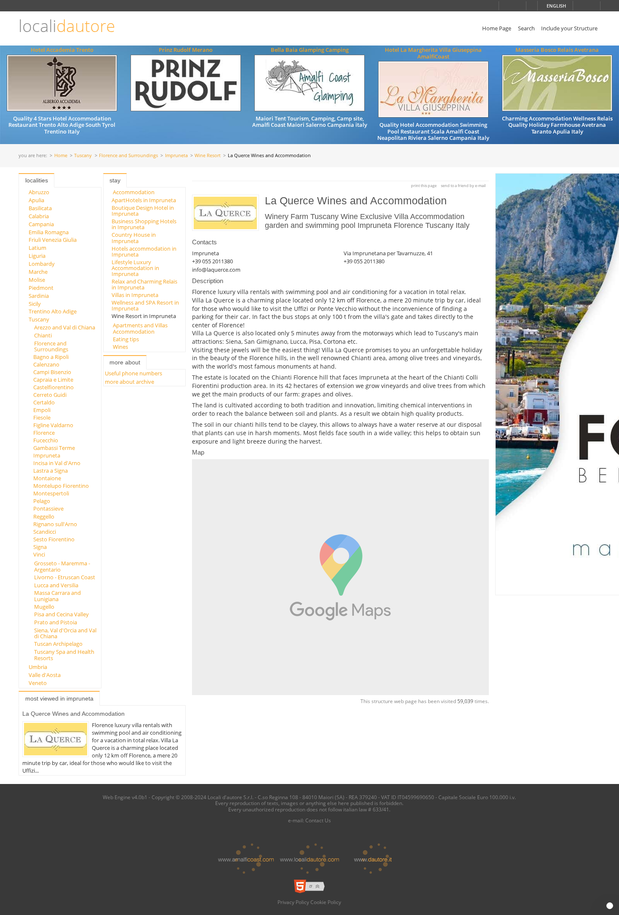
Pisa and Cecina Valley (61, 614)
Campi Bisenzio (52, 372)
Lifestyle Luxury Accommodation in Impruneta (135, 268)
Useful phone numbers (133, 373)
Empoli (42, 410)
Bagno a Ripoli (51, 357)
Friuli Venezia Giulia (53, 240)
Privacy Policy (293, 902)
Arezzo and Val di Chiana (64, 327)
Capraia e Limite (53, 380)
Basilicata (40, 208)
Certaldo (44, 402)
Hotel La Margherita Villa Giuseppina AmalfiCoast (433, 53)
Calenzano (46, 364)
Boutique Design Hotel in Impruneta (143, 211)
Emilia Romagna (49, 232)
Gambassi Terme (54, 448)
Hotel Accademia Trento (62, 50)
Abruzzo (39, 192)
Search (526, 28)
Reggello (43, 516)
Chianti (43, 335)
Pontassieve (48, 508)
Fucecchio (45, 440)
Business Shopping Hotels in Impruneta (144, 224)
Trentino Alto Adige (53, 311)
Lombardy (42, 264)
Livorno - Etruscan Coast (64, 577)
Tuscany (83, 155)
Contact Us (318, 820)
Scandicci (44, 532)
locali (67, 26)
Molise (37, 280)
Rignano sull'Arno (55, 524)
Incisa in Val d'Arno (56, 463)
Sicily (35, 304)
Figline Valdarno (53, 425)
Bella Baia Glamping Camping (310, 50)
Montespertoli (51, 493)
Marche (38, 272)
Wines (120, 347)
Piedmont (41, 288)
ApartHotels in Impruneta (144, 200)
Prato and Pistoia (55, 622)
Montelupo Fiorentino (61, 486)
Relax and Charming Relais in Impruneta (144, 284)
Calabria (39, 216)
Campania (41, 224)
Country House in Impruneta (134, 237)
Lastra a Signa (50, 471)
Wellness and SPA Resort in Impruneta (145, 305)
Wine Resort (208, 155)
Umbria (38, 667)
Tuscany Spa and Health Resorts (64, 655)
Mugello (44, 607)
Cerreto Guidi (50, 395)
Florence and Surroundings (128, 155)
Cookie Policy (325, 902)
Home (60, 155)
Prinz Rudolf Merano (186, 50)
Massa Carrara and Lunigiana (57, 596)
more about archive (129, 381)
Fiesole (42, 417)
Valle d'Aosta (45, 675)
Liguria (37, 256)
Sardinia (39, 296)
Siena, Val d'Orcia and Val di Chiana (65, 633)
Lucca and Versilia (56, 585)
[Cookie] (609, 905)
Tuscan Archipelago (58, 644)
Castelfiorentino (53, 387)
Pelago (41, 501)
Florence (44, 433)
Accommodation (134, 192)
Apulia (36, 200)
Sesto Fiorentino (54, 539)
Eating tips (126, 339)
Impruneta (176, 155)
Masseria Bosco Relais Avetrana (557, 50)
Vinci (39, 554)
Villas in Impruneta (135, 295)
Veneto (38, 683)
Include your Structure (569, 28)
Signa (40, 547)
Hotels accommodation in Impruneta (144, 251)
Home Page (496, 28)
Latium (37, 248)
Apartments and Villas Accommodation (140, 328)
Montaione (47, 478)
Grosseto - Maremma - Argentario (62, 566)
